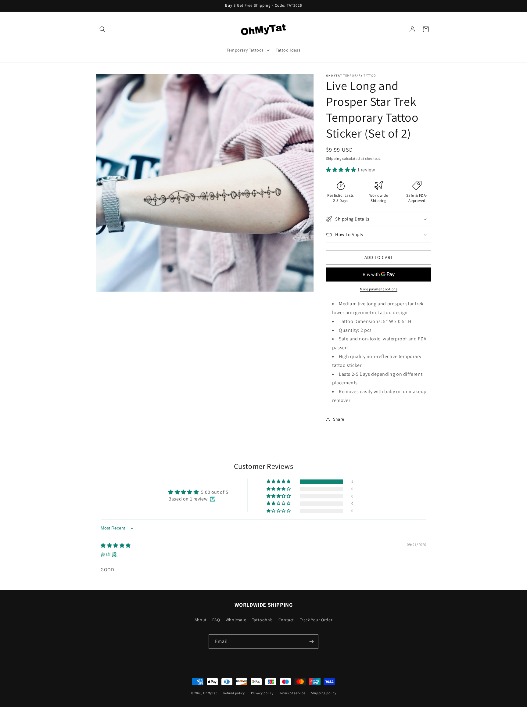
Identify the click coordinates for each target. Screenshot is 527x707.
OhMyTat (210, 693)
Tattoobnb (262, 620)
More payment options (378, 289)
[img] (116, 545)
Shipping (334, 158)
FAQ (216, 620)
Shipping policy (323, 693)
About (201, 620)
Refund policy (234, 693)
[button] (102, 29)
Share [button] (338, 419)
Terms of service (292, 693)
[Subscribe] (311, 641)
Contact (286, 620)
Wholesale (236, 620)
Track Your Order (316, 620)
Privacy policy (262, 693)
